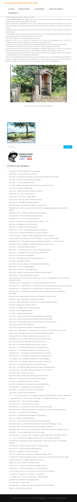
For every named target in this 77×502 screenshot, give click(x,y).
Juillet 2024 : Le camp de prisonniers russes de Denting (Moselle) (29, 250)
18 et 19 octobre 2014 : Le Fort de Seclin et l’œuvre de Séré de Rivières (31, 471)
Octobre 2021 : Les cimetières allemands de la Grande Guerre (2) (29, 361)
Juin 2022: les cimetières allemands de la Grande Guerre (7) (28, 341)
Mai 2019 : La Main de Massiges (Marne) (22, 418)
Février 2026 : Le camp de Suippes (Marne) (22, 197)
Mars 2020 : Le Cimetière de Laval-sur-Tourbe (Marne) (26, 390)
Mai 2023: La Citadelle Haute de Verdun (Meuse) (24, 308)
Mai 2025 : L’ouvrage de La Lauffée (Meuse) (23, 224)
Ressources (13, 13)
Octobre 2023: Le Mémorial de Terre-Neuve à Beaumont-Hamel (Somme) (32, 296)
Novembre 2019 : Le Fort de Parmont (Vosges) (24, 404)
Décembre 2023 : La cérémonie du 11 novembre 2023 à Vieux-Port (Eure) (32, 283)
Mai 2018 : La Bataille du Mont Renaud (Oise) (23, 451)
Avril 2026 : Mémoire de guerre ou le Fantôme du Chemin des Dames (31, 185)
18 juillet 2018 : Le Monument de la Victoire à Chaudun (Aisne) (29, 446)
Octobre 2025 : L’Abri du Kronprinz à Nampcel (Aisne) (26, 216)
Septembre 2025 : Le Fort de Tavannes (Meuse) (24, 218)
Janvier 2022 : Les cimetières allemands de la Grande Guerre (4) (29, 350)
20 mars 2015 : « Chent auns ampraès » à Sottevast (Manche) (28, 468)
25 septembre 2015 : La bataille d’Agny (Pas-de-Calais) (26, 460)
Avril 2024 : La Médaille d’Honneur (20, 261)
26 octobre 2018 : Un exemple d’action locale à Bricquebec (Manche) (31, 426)
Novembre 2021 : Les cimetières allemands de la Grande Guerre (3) (30, 356)
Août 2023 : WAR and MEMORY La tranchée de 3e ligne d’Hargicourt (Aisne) (33, 302)
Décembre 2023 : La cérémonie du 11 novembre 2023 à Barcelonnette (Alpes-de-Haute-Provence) (40, 286)
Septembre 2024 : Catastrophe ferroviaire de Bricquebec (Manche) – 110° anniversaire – (37, 241)
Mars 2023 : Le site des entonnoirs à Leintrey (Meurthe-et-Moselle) (30, 316)
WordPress (42, 498)
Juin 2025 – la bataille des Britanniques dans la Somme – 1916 (29, 221)
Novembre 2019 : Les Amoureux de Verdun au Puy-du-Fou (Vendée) (30, 407)
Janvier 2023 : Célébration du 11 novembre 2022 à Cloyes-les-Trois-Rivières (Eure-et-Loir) (37, 330)
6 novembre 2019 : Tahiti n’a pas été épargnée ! (24, 401)
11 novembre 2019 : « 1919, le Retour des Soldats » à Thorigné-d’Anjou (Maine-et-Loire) (37, 398)
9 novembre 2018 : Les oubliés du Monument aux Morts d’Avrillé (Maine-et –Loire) (35, 424)
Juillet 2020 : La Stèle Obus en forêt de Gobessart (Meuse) (27, 378)
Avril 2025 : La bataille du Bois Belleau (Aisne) (23, 227)
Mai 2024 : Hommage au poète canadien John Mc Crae (26, 258)
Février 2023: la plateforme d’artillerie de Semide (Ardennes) (28, 327)
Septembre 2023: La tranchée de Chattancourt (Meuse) (26, 299)
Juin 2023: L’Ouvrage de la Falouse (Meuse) (23, 305)
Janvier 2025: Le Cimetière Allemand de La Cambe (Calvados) (28, 233)
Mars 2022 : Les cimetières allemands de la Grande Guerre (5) (28, 347)
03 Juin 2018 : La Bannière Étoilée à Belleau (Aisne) (25, 448)
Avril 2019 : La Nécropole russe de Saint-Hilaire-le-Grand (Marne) (29, 421)
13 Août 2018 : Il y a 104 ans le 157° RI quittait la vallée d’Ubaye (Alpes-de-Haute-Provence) (38, 435)
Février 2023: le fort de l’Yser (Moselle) (21, 325)
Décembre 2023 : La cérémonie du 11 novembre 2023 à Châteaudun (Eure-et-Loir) (35, 288)
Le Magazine (39, 9)
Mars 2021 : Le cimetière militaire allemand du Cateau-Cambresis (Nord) (32, 367)
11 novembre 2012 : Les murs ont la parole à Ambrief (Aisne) (28, 477)
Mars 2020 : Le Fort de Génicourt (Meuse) (22, 392)
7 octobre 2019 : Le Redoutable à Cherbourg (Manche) (26, 387)
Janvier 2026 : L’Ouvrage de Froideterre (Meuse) (24, 202)
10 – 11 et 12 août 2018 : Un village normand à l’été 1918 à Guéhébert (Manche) (34, 438)
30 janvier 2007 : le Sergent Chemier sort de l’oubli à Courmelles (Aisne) (31, 485)
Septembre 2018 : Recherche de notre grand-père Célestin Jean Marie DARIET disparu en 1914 (39, 429)
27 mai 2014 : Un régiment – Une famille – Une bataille (26, 474)
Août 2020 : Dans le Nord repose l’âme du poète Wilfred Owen (29, 375)
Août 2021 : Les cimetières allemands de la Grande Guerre (27, 364)
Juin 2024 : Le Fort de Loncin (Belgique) (21, 255)
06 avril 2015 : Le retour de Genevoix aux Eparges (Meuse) (27, 465)
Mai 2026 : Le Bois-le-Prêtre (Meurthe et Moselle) (25, 180)
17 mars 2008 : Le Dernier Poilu (19, 482)
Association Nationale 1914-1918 (21, 3)
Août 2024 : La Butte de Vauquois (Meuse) (22, 247)
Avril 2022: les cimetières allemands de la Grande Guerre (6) (28, 344)
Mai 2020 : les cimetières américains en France (24, 381)
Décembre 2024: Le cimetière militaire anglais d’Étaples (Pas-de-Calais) (31, 235)
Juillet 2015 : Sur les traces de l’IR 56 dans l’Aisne (24, 463)
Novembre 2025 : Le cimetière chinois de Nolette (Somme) (28, 213)
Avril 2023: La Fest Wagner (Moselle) (20, 310)
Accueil (11, 9)
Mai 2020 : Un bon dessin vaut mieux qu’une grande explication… (29, 384)
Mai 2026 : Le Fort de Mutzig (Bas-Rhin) (21, 182)
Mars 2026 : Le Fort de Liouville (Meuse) (22, 194)
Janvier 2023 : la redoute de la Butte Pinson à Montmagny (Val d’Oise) (31, 333)
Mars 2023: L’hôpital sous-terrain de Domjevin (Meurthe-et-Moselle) (30, 319)
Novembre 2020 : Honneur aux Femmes (22, 373)
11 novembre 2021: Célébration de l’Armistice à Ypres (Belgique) (29, 359)
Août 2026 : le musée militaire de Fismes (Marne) (24, 171)
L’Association (24, 9)
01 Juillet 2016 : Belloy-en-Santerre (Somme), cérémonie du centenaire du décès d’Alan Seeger (39, 457)
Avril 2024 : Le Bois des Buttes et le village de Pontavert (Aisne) (29, 264)
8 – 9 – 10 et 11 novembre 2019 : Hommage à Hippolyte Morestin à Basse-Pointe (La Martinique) (40, 395)
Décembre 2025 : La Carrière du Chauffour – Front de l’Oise (28, 205)
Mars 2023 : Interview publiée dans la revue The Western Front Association (33, 322)
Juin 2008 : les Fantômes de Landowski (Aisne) (24, 480)
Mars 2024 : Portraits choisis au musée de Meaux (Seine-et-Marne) (30, 272)
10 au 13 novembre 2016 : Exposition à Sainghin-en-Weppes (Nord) (30, 454)
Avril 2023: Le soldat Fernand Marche (21, 313)
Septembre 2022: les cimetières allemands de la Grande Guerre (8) (30, 339)
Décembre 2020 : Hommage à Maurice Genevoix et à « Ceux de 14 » (31, 370)
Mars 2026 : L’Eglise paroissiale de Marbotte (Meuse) (26, 191)
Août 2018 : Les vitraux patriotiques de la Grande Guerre (27, 432)
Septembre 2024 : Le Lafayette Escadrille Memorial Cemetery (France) (31, 244)
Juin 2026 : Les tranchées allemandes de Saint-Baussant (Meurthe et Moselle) (33, 177)
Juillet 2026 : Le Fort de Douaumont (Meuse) (23, 174)
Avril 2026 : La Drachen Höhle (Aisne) (21, 188)
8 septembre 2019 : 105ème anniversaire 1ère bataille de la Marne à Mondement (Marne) (37, 410)
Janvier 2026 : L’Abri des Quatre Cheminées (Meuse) (25, 199)
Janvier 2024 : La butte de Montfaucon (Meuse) (24, 275)
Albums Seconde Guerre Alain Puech (20, 488)
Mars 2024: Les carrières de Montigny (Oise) (23, 269)
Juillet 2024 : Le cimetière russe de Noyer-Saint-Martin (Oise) (28, 252)
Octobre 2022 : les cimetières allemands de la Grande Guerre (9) (29, 336)
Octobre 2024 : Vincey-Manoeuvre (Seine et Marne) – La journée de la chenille (34, 238)
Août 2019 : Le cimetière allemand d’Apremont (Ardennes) (27, 415)
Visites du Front (56, 9)
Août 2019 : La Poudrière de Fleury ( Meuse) (23, 412)
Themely (63, 498)
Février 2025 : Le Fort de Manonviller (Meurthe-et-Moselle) (28, 230)
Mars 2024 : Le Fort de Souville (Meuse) (21, 267)
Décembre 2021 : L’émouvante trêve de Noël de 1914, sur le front (30, 353)
